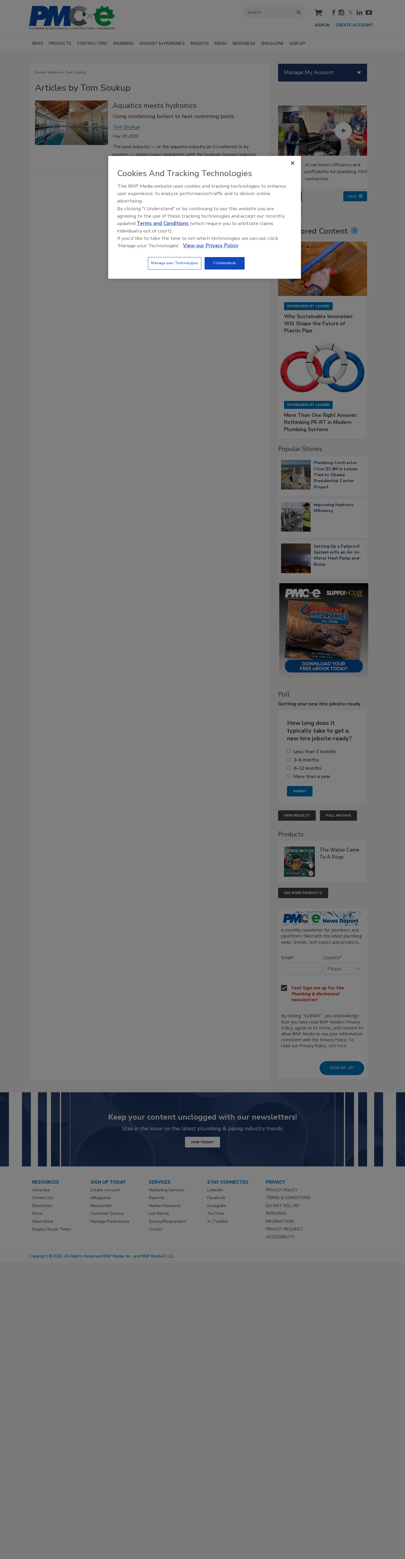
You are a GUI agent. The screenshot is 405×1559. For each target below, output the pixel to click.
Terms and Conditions (163, 223)
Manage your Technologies (174, 263)
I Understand (224, 263)
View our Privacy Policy (210, 245)
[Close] (292, 163)
